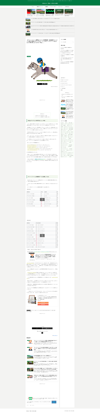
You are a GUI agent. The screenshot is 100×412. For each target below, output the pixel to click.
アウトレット (33, 310)
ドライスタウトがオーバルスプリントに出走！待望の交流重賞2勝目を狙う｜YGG (67, 59)
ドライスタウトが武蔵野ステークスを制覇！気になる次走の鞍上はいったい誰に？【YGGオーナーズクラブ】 (67, 51)
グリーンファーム (38, 310)
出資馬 (47, 310)
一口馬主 (42, 310)
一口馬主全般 (29, 310)
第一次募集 (54, 310)
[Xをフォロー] (42, 333)
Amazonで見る (43, 302)
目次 (41, 113)
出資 (44, 310)
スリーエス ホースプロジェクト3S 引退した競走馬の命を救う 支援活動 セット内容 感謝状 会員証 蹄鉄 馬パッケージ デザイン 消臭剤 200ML (47, 298)
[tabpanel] (31, 13)
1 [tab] (48, 17)
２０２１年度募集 (29, 311)
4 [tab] (51, 17)
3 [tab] (50, 17)
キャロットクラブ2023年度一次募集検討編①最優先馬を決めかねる (67, 62)
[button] (44, 84)
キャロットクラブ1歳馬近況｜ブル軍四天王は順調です (67, 55)
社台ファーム (50, 310)
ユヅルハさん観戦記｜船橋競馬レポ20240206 (66, 48)
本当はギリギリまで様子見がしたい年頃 (41, 115)
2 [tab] (49, 17)
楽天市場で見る (43, 304)
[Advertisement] (42, 49)
